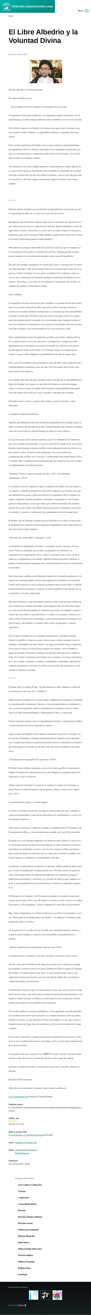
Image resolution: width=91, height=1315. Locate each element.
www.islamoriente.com (19, 1096)
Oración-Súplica (25, 1255)
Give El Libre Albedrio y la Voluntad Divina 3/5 (13, 1121)
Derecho (22, 1210)
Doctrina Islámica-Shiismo (26, 1150)
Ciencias (22, 1191)
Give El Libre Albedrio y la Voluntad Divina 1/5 (10, 1121)
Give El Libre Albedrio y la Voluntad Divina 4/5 (15, 1121)
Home (11, 16)
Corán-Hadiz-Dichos (27, 1203)
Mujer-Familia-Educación (30, 1248)
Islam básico (23, 1242)
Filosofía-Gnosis (22, 1153)
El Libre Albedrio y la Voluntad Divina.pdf (26, 1135)
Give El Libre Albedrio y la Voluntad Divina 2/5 (11, 1121)
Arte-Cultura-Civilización (30, 1184)
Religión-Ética (24, 1267)
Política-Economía (26, 1261)
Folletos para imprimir (28, 1229)
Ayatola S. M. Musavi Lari (26, 1143)
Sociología (22, 1274)
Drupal (21, 1305)
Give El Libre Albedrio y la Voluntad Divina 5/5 (17, 1121)
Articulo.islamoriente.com (32, 6)
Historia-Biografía (26, 1235)
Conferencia (23, 1197)
